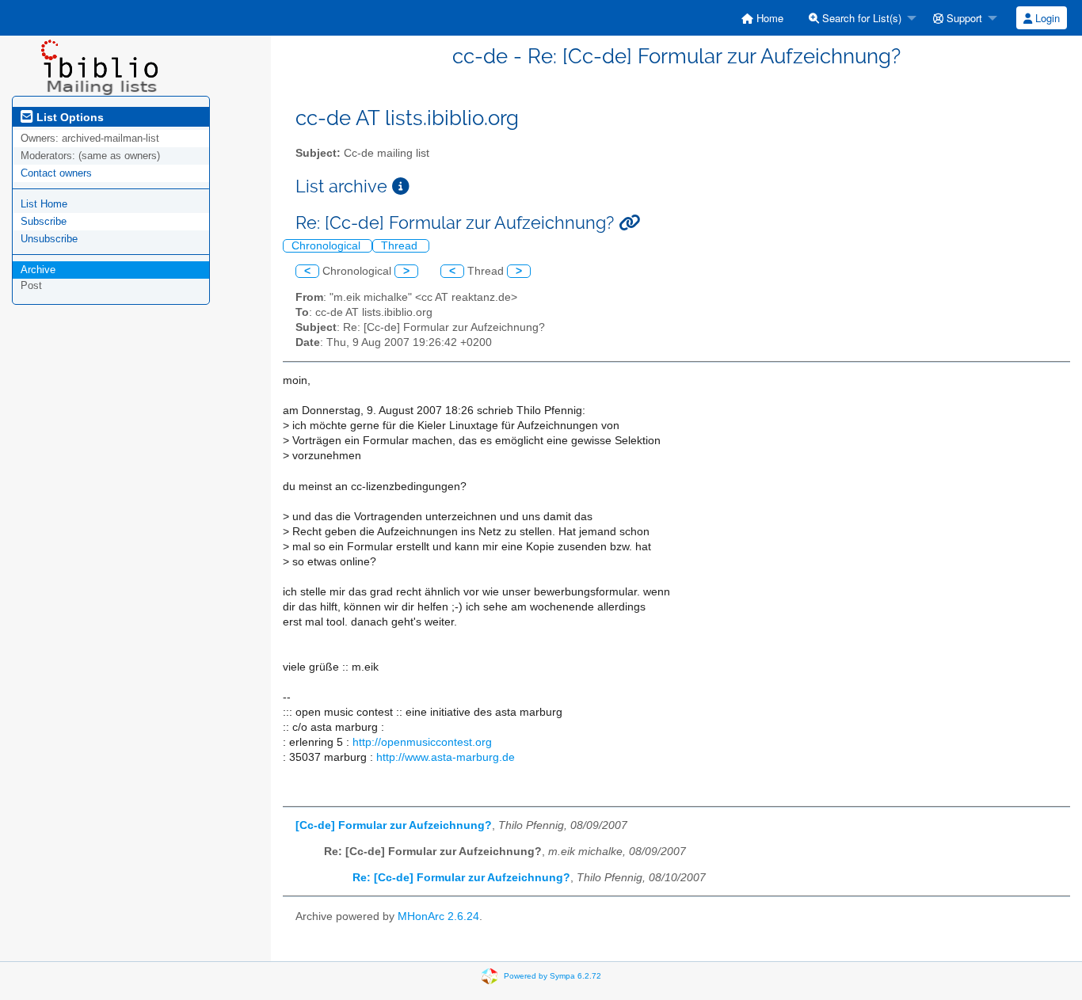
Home (768, 17)
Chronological (327, 246)
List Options (68, 117)
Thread (401, 246)
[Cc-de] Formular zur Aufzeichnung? (393, 825)
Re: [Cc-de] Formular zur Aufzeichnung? (461, 878)
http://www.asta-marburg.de (445, 757)
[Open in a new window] (401, 186)
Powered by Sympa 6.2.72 (552, 975)
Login (1046, 17)
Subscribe (44, 221)
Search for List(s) (860, 17)
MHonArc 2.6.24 (438, 916)
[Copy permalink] (629, 223)
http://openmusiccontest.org (422, 742)
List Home (44, 204)
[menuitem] (762, 18)
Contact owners (56, 173)
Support (962, 17)
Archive (38, 270)
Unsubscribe (49, 239)
